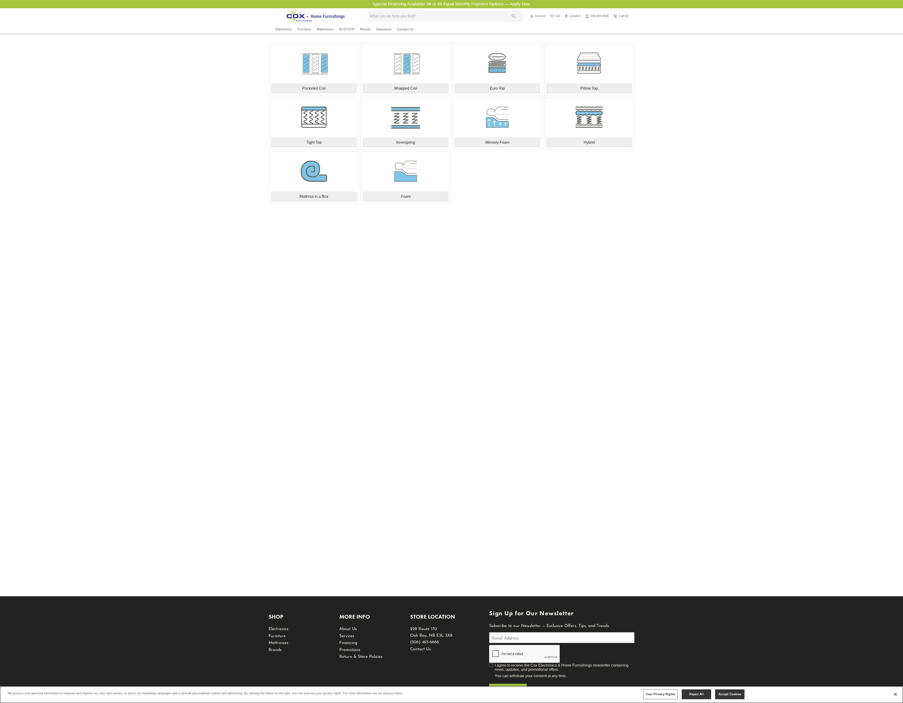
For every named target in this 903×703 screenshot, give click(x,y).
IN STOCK (346, 29)
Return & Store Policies (360, 656)
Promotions (349, 649)
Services (346, 635)
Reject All (696, 694)
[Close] (895, 694)
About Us (348, 628)
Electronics (284, 29)
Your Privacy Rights (660, 694)
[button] (532, 16)
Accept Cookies (729, 694)
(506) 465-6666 (424, 641)
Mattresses (325, 29)
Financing (348, 642)
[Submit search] (513, 16)
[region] (451, 694)
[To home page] (315, 16)
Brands (365, 29)
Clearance (384, 29)
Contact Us (405, 29)
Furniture (304, 29)
